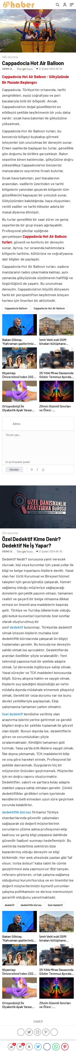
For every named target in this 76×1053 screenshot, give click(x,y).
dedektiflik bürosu (16, 812)
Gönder (14, 469)
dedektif (16, 627)
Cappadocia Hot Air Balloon (49, 308)
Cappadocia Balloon (16, 308)
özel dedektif (12, 714)
